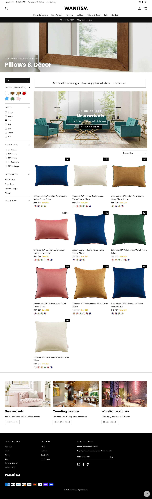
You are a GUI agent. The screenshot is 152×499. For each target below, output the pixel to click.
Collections (15, 58)
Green (10, 132)
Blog (6, 459)
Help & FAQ (20, 2)
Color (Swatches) (15, 87)
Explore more (62, 422)
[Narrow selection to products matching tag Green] (12, 99)
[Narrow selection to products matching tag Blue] (6, 99)
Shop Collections (40, 15)
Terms (7, 451)
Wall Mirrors (10, 179)
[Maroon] (87, 206)
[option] (76, 20)
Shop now (12, 422)
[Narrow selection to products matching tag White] (6, 93)
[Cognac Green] (42, 206)
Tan (9, 80)
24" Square (12, 158)
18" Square (12, 150)
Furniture (69, 15)
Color (8, 107)
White (10, 112)
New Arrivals (56, 15)
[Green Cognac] (45, 206)
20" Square (12, 154)
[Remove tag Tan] (18, 93)
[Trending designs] (76, 394)
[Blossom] (77, 206)
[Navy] (90, 206)
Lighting (80, 15)
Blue (9, 128)
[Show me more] (90, 119)
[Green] (84, 206)
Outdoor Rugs (11, 188)
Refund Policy (10, 467)
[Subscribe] (111, 456)
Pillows (8, 193)
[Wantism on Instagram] (78, 464)
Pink (9, 136)
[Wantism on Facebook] (83, 464)
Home (7, 58)
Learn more (109, 422)
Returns (44, 451)
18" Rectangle (13, 162)
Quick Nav (11, 200)
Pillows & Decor (94, 15)
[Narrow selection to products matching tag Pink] (18, 99)
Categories (11, 174)
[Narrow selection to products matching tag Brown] (12, 93)
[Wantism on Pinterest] (88, 464)
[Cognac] (80, 206)
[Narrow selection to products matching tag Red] (24, 93)
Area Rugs (9, 184)
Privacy (7, 455)
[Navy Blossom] (35, 206)
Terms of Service (11, 463)
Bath (106, 15)
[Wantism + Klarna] (124, 394)
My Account (9, 2)
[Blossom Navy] (38, 206)
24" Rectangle (13, 166)
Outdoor (115, 15)
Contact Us (45, 455)
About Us (8, 447)
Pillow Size (11, 145)
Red (9, 124)
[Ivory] (74, 206)
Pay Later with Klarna (36, 2)
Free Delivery (51, 2)
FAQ (42, 447)
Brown (10, 116)
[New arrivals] (27, 394)
